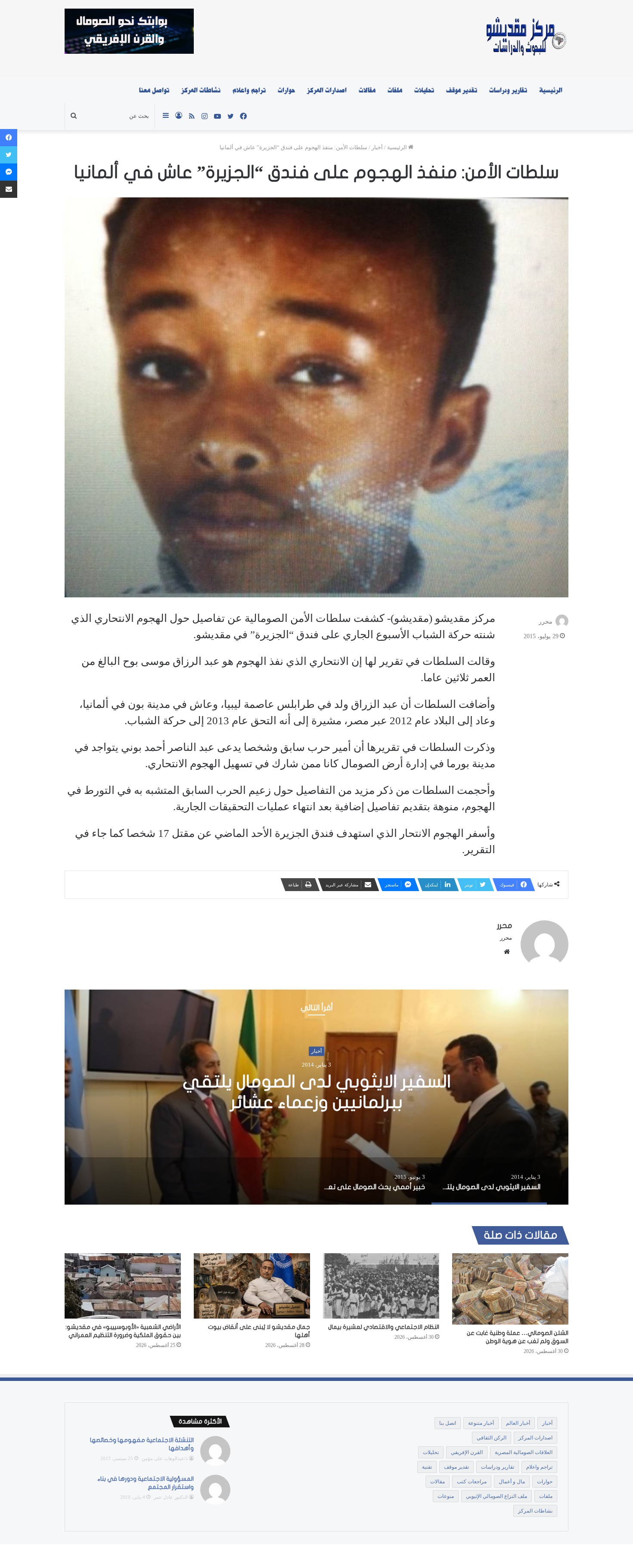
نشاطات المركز (200, 90)
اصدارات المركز (327, 90)
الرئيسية (550, 90)
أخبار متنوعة (481, 1423)
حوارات (286, 90)
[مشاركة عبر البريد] (8, 189)
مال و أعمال (512, 1482)
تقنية (427, 1467)
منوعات (446, 1496)
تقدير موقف (461, 90)
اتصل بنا (447, 1423)
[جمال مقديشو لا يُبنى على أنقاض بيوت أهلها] (252, 1286)
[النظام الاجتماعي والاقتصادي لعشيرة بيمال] (381, 1286)
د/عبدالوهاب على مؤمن (165, 1458)
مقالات (367, 90)
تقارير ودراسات (508, 90)
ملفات (395, 90)
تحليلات (424, 90)
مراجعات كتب (472, 1482)
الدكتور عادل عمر (171, 1497)
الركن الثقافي (491, 1438)
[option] (316, 1097)
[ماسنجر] (8, 172)
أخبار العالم (518, 1423)
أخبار (377, 147)
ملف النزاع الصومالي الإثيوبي (496, 1496)
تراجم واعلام (249, 90)
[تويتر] (8, 154)
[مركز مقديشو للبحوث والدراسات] (525, 38)
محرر (545, 621)
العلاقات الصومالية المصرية (523, 1452)
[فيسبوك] (8, 137)
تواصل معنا (154, 90)
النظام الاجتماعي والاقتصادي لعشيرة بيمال (383, 1327)
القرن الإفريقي (467, 1452)
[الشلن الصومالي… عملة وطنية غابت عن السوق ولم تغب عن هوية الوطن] (510, 1289)
